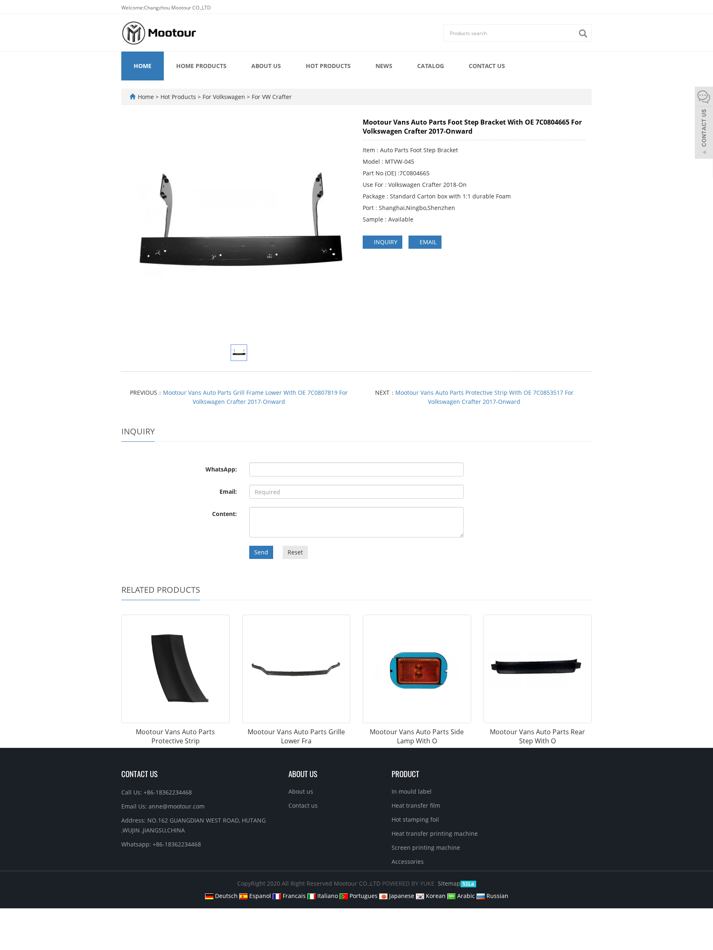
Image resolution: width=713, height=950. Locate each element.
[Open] (704, 124)
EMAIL (427, 242)
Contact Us (139, 773)
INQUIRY (384, 242)
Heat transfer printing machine (435, 833)
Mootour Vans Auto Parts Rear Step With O (537, 736)
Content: (224, 514)
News (383, 66)
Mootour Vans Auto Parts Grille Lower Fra (296, 736)
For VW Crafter (271, 97)
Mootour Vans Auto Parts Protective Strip (175, 736)
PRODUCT (405, 773)
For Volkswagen (224, 97)
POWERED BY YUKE (409, 883)
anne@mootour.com (177, 806)
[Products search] (585, 33)
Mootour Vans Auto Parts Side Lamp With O (417, 736)
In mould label (412, 791)
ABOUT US (302, 773)
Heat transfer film (416, 805)
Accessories (408, 861)
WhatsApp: (221, 469)
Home (142, 66)
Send (261, 552)
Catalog (430, 66)
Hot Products (328, 66)
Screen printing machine (426, 847)
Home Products (201, 66)
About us (266, 66)
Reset (295, 552)
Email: (228, 491)
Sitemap (449, 883)
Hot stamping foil (415, 819)
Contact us (487, 66)
